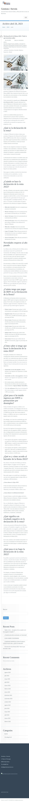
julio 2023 (7, 675)
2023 (8, 27)
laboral (10, 52)
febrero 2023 (8, 688)
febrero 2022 (8, 721)
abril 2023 (7, 682)
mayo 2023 (7, 679)
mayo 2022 (7, 711)
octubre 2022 (8, 702)
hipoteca (21, 50)
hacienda (16, 50)
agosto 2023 (7, 672)
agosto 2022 (7, 705)
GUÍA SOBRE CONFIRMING (12, 638)
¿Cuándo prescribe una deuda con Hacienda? (16, 635)
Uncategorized (8, 737)
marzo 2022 (7, 718)
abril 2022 (7, 715)
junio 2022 (7, 708)
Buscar (5, 609)
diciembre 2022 (8, 695)
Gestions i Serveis (9, 9)
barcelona (11, 50)
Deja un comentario (18, 40)
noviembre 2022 (8, 698)
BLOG (6, 734)
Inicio (3, 27)
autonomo (6, 50)
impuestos (6, 52)
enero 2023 (7, 692)
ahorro (5, 42)
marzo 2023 (7, 685)
